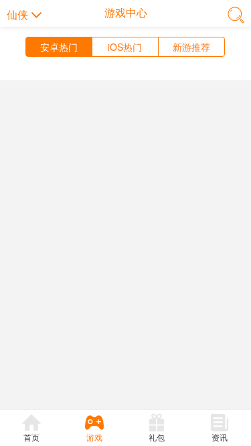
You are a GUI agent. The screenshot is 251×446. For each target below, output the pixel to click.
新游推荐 (191, 46)
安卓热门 (59, 46)
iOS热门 (125, 46)
